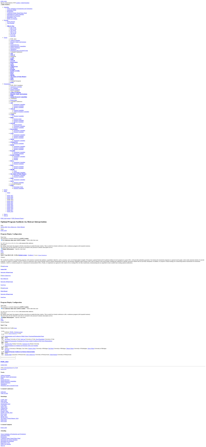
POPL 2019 (10, 207)
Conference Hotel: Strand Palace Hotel (17, 13)
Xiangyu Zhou (32, 348)
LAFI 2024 (3, 405)
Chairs (15, 171)
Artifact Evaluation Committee (21, 111)
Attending (6, 7)
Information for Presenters (13, 16)
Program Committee (19, 106)
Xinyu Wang (91, 348)
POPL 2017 (10, 210)
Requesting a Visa (11, 17)
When (2, 253)
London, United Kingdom (22, 2)
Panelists (16, 159)
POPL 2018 (10, 208)
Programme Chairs (18, 187)
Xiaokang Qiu (26, 344)
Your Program (10, 23)
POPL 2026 (10, 197)
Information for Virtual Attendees (15, 14)
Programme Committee (19, 172)
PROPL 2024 (4, 417)
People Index (13, 100)
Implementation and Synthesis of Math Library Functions (24, 336)
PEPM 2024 (4, 409)
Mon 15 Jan (13, 29)
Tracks (5, 37)
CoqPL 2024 (4, 399)
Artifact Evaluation (15, 40)
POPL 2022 (10, 202)
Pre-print (7, 350)
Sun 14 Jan (13, 27)
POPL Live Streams (12, 18)
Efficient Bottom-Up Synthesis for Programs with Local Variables (21, 345)
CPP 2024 (3, 392)
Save (2, 250)
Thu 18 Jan (13, 33)
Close (2, 252)
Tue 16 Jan (13, 30)
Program (6, 20)
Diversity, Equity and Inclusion (18, 42)
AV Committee (14, 88)
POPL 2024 (4, 218)
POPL (12, 43)
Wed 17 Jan (13, 31)
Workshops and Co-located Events (19, 50)
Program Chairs (17, 119)
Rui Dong (51, 348)
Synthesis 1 (31, 255)
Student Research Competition (18, 46)
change (15, 328)
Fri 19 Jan (12, 34)
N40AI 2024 (4, 407)
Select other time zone (32, 240)
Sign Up (3, 445)
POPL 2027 (10, 195)
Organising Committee (19, 126)
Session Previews (14, 44)
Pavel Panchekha (40, 339)
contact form (4, 365)
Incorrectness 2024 (5, 404)
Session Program (5, 322)
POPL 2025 (10, 198)
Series (8, 192)
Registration (10, 11)
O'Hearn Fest (4, 408)
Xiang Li (7, 348)
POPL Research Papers (17, 218)
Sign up (6, 215)
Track (2, 229)
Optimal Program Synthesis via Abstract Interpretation (20, 351)
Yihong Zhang (70, 348)
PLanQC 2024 (4, 411)
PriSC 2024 (4, 415)
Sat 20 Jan (13, 36)
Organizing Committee (16, 86)
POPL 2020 (10, 205)
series (8, 218)
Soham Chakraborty (42, 255)
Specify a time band (20, 249)
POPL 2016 (10, 211)
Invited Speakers (18, 124)
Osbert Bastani (21, 227)
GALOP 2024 (4, 402)
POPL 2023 (10, 201)
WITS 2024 (4, 421)
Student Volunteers (15, 47)
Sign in (5, 214)
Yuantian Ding (8, 344)
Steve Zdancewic (12, 227)
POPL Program (11, 21)
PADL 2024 (4, 427)
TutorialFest (13, 49)
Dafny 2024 (4, 401)
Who (2, 225)
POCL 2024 (4, 414)
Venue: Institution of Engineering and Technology (19, 8)
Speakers (16, 158)
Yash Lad (22, 339)
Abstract (3, 257)
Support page (3, 369)
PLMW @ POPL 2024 (6, 412)
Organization (7, 84)
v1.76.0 (15, 367)
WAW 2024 (4, 420)
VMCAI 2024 (4, 393)
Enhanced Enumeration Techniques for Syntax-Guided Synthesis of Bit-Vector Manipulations (28, 341)
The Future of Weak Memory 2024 (9, 418)
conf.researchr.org (8, 367)
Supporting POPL (11, 10)
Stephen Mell (4, 227)
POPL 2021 (10, 204)
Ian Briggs (7, 339)
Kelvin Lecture (23, 255)
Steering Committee (19, 107)
